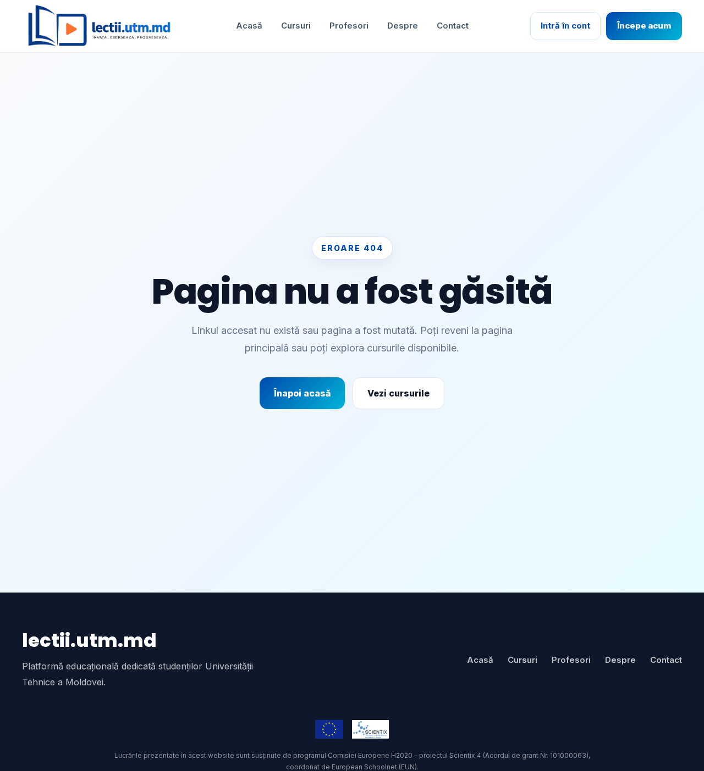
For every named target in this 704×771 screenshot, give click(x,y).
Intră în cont (565, 25)
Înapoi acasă (302, 393)
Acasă (249, 25)
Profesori (349, 25)
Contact (453, 25)
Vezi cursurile (398, 393)
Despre (402, 25)
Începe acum (644, 25)
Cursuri (296, 25)
